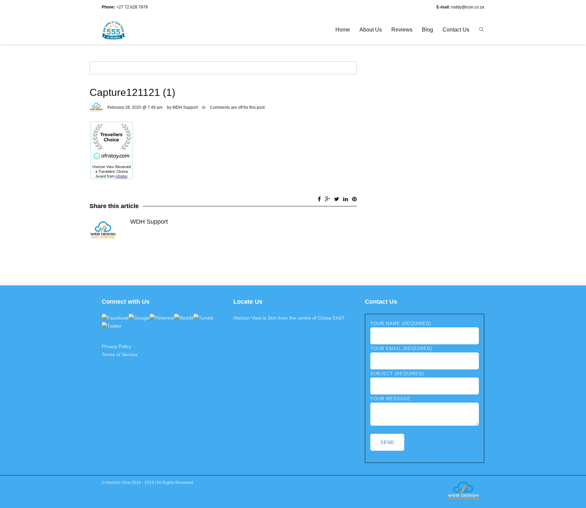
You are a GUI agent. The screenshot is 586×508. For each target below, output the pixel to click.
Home (342, 30)
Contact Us (456, 30)
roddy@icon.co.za (467, 7)
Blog (427, 30)
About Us (370, 30)
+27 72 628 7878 (132, 7)
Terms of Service (120, 354)
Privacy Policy (116, 346)
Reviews (401, 30)
